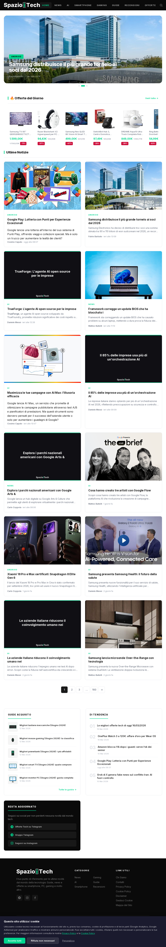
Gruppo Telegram (24, 835)
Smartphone (83, 5)
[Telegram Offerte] (19, 898)
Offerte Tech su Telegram (28, 826)
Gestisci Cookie (124, 900)
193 (94, 689)
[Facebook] (35, 898)
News (58, 5)
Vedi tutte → (151, 98)
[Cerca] (161, 5)
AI (68, 5)
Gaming (102, 5)
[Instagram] (27, 898)
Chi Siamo (121, 877)
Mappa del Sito (124, 905)
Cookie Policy (88, 933)
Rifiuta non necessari (43, 940)
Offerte (150, 5)
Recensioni (132, 5)
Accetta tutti (14, 940)
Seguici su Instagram (26, 843)
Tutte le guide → (67, 789)
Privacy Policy (69, 933)
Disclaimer (121, 896)
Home (45, 5)
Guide (115, 5)
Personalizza (68, 941)
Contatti (120, 882)
